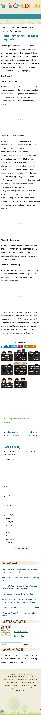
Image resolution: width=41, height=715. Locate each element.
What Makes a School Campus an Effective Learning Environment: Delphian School (19, 600)
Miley (15, 418)
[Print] (33, 346)
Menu (21, 17)
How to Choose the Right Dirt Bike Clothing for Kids (20, 578)
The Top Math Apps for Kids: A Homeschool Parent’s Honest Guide (20, 570)
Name (7, 486)
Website (7, 505)
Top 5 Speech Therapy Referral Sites (17, 594)
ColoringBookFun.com (27, 655)
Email (7, 496)
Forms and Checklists (18, 28)
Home (4, 28)
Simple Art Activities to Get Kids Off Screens (20, 607)
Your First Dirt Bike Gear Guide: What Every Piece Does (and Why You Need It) (20, 587)
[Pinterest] (20, 346)
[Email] (27, 346)
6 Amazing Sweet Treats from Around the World (19, 614)
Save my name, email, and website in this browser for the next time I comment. (10, 529)
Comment (9, 459)
